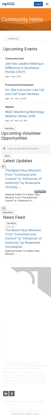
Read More (8, 212)
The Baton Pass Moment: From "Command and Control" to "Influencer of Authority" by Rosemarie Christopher (23, 238)
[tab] (5, 37)
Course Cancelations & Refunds (23, 346)
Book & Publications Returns (21, 341)
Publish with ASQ (16, 335)
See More (9, 128)
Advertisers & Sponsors (19, 349)
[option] (25, 186)
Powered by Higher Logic (25, 414)
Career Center (15, 333)
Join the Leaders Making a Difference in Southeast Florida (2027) (24, 68)
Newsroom (13, 354)
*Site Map (13, 351)
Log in (38, 4)
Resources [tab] (13, 38)
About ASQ (13, 327)
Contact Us (13, 343)
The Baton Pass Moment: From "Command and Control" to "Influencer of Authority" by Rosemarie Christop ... (23, 179)
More (7, 156)
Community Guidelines (18, 338)
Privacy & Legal (15, 330)
